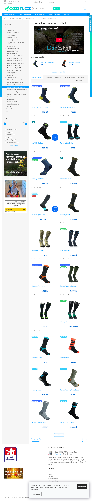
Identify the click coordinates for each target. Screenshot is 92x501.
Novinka (10, 135)
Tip (9, 137)
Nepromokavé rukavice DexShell (17, 89)
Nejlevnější (48, 77)
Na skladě (11, 129)
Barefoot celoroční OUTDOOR (16, 61)
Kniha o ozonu (11, 46)
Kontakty (51, 2)
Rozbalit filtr (14, 146)
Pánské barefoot (12, 53)
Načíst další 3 (59, 435)
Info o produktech (10, 109)
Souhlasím (82, 487)
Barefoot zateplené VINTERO (15, 63)
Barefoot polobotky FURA (14, 58)
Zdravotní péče (11, 99)
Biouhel (9, 106)
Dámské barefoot (12, 51)
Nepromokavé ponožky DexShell (17, 87)
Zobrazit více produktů (58, 72)
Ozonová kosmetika (13, 32)
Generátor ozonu (12, 37)
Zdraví (43, 2)
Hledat (56, 8)
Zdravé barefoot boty (13, 48)
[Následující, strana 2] (82, 440)
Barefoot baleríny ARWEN (15, 56)
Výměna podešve (12, 73)
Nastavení (36, 494)
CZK (78, 2)
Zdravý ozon (10, 30)
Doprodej (11, 140)
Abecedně (81, 77)
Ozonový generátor (13, 40)
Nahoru (36, 440)
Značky (7, 111)
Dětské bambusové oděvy (15, 85)
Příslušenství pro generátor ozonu (16, 43)
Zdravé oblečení (11, 77)
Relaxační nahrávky (13, 104)
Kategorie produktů (11, 28)
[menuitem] (10, 14)
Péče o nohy (10, 75)
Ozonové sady (12, 35)
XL (68, 115)
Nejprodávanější (70, 77)
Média (35, 2)
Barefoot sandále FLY (13, 65)
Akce (9, 132)
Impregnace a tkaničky (14, 70)
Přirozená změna (12, 101)
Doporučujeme (12, 142)
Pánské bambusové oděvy (15, 82)
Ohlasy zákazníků (53, 479)
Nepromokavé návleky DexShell (16, 94)
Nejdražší (58, 77)
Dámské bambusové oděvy (15, 80)
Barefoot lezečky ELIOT (14, 68)
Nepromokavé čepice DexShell (16, 92)
